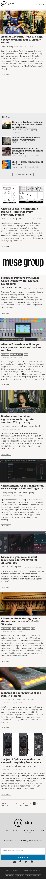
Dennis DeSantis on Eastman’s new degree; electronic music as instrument (27, 124)
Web (20, 288)
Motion (10, 492)
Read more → (6, 74)
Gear (14, 628)
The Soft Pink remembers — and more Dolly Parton (26, 138)
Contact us (19, 876)
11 (42, 803)
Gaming (4, 492)
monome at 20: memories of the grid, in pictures (21, 694)
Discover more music (22, 174)
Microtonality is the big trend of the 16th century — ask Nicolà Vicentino (21, 621)
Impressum (9, 876)
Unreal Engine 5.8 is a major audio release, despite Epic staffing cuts (22, 487)
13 (7, 806)
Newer (4, 803)
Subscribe (23, 857)
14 (11, 806)
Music (3, 46)
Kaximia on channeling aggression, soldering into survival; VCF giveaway (17, 419)
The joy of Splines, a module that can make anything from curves (21, 760)
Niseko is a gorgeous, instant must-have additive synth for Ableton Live (19, 559)
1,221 (21, 806)
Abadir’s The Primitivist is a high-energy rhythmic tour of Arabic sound (22, 39)
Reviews (9, 46)
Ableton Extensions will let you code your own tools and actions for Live (21, 347)
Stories (28, 129)
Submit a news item (33, 876)
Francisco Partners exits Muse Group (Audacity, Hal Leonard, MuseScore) (20, 280)
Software (13, 218)
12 (3, 806)
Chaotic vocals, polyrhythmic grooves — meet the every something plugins (19, 211)
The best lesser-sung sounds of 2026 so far (27, 162)
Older (27, 806)
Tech (34, 129)
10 (38, 803)
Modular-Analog (17, 426)
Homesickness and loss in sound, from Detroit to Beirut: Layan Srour (27, 150)
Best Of (15, 167)
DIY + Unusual (6, 426)
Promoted (21, 129)
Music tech (5, 218)
